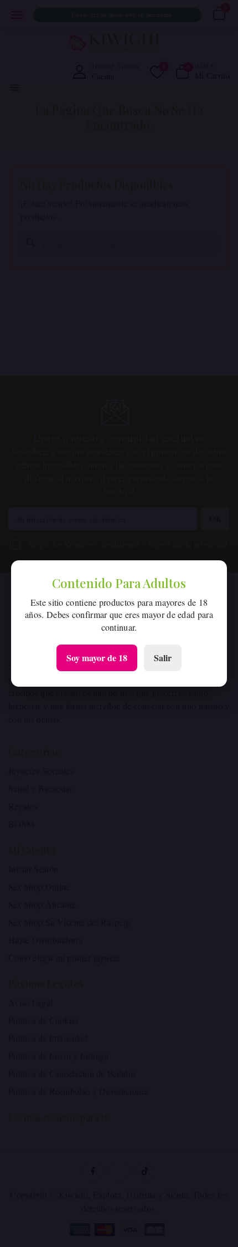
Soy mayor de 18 (96, 657)
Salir (163, 657)
